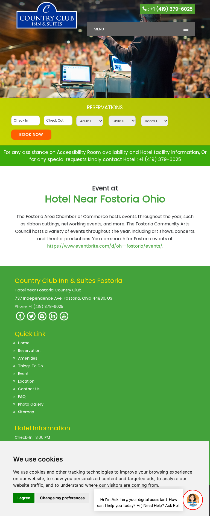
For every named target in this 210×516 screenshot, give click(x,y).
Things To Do (30, 366)
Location (26, 381)
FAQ (22, 396)
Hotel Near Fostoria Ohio (105, 195)
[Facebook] (20, 319)
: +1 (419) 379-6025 (169, 9)
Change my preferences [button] (62, 497)
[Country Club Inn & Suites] (46, 28)
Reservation (29, 350)
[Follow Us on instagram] (42, 319)
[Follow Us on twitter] (31, 319)
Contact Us (29, 389)
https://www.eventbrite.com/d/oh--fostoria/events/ (104, 246)
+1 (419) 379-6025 (160, 159)
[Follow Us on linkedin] (53, 319)
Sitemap (26, 412)
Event (23, 373)
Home (24, 343)
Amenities (27, 358)
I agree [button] (24, 497)
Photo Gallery (30, 404)
